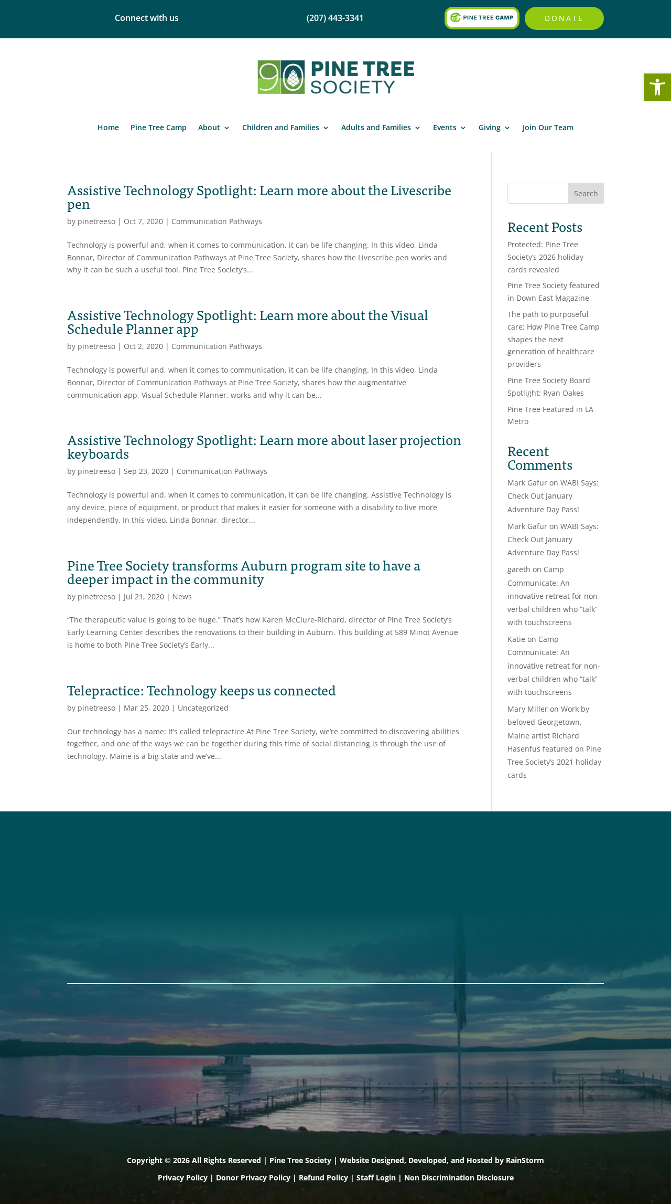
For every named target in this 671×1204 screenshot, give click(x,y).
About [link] (209, 127)
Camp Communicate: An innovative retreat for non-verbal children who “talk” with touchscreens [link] (553, 595)
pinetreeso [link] (96, 221)
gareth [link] (519, 569)
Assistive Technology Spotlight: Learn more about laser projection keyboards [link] (264, 446)
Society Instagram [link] (107, 882)
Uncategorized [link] (203, 708)
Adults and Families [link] (376, 127)
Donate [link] (564, 18)
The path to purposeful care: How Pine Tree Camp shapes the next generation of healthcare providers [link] (553, 339)
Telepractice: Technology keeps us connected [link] (201, 690)
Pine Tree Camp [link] (159, 127)
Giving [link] (490, 127)
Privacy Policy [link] (183, 1177)
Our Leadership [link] (323, 896)
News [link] (182, 596)
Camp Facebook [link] (103, 896)
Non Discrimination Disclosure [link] (459, 1177)
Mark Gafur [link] (527, 483)
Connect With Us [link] (215, 882)
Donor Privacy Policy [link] (253, 1177)
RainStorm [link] (525, 1160)
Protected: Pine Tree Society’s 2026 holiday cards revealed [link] (545, 256)
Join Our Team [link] (548, 127)
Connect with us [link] (147, 18)
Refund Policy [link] (323, 1177)
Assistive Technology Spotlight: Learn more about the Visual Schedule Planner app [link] (247, 321)
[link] (657, 87)
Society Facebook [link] (106, 869)
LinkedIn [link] (86, 923)
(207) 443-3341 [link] (210, 869)
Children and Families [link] (280, 127)
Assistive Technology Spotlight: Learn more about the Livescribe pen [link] (259, 196)
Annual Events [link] (541, 869)
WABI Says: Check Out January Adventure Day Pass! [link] (553, 496)
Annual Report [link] (320, 869)
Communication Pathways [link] (216, 221)
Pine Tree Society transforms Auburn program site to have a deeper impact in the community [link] (243, 571)
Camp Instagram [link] (104, 910)
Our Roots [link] (311, 882)
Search (586, 193)
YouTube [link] (87, 937)
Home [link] (108, 127)
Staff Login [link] (376, 1177)
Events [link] (445, 127)
